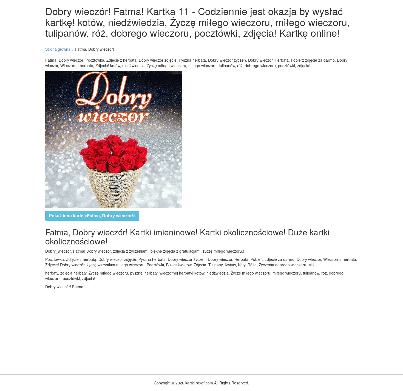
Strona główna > (59, 49)
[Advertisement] (164, 330)
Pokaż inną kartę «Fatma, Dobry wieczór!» (92, 215)
